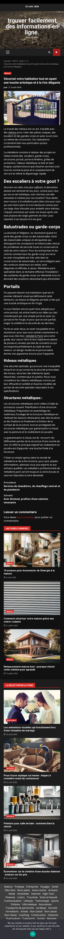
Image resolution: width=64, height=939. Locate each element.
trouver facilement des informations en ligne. (32, 26)
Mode (12, 893)
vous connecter (25, 517)
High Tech (48, 893)
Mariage (51, 918)
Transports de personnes (19, 908)
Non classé (36, 911)
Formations (12, 911)
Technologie (42, 900)
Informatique (29, 904)
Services (52, 908)
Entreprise (32, 886)
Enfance (15, 904)
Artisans (10, 768)
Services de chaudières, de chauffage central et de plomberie (32, 486)
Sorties (41, 918)
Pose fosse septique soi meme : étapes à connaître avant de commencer (32, 755)
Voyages (45, 886)
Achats (24, 911)
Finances (10, 897)
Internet (35, 893)
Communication (13, 900)
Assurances (45, 904)
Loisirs (21, 897)
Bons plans (11, 720)
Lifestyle (28, 900)
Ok (32, 934)
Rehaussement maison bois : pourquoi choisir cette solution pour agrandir (32, 646)
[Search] (49, 52)
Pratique (19, 886)
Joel (5, 87)
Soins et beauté (48, 897)
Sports (55, 900)
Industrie (53, 915)
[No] (60, 929)
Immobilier (23, 893)
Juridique (41, 908)
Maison (8, 73)
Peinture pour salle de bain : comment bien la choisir (32, 803)
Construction (38, 915)
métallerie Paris (34, 336)
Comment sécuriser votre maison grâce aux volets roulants (32, 598)
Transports (28, 918)
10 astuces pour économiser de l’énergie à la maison (32, 550)
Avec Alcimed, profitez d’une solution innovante (26, 499)
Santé (55, 886)
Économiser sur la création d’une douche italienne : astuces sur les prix (32, 851)
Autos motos (39, 890)
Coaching (24, 915)
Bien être (10, 890)
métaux (12, 132)
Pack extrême (56, 52)
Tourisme (32, 897)
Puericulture (13, 918)
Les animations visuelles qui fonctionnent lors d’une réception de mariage (32, 707)
